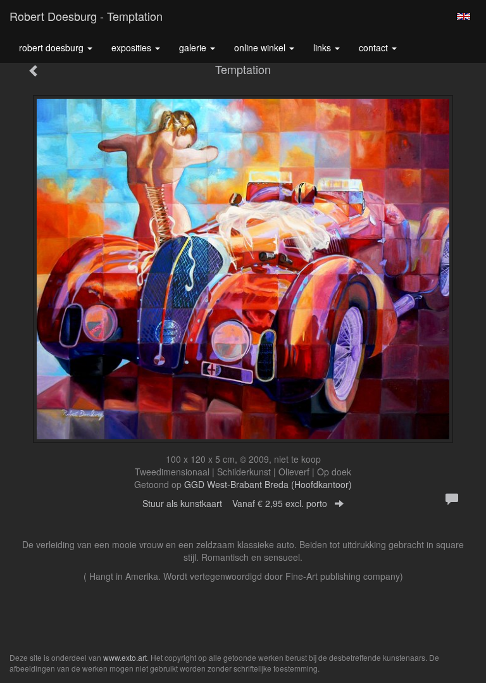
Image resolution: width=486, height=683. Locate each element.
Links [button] (323, 47)
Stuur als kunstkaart (234, 503)
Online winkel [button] (261, 47)
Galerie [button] (194, 47)
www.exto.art (125, 657)
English (463, 16)
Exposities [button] (132, 47)
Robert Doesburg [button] (52, 47)
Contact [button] (374, 47)
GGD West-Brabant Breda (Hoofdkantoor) (268, 484)
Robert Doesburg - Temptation (86, 16)
